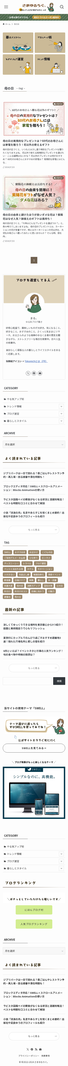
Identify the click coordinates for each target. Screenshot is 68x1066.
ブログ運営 (13, 413)
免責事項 (45, 1055)
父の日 (59, 585)
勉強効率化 (38, 574)
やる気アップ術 (15, 399)
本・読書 (52, 580)
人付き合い (9, 574)
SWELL (7, 552)
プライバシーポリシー (28, 1055)
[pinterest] (34, 373)
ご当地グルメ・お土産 (14, 557)
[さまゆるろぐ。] (34, 7)
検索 (59, 681)
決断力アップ (33, 585)
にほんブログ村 (34, 910)
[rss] (36, 1049)
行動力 (51, 591)
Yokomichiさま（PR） (36, 361)
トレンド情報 (14, 406)
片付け (7, 591)
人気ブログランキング (34, 924)
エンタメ (46, 557)
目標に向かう (37, 591)
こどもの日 (47, 552)
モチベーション (45, 568)
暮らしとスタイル (17, 421)
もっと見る (34, 529)
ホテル (30, 568)
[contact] (40, 373)
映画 (31, 580)
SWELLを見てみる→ (34, 748)
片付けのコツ (21, 591)
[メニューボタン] (6, 7)
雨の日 (18, 596)
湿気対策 (48, 585)
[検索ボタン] (62, 7)
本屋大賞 (8, 585)
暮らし (41, 580)
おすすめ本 (20, 552)
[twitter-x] (28, 373)
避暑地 (7, 596)
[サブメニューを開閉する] (61, 406)
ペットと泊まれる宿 (13, 568)
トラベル (27, 563)
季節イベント (54, 574)
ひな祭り (33, 557)
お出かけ (33, 552)
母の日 (20, 585)
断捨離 (7, 580)
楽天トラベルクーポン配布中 (46, 17)
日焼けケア (20, 580)
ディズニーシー (11, 563)
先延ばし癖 (24, 574)
